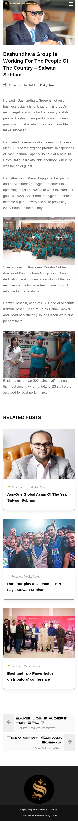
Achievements (20, 487)
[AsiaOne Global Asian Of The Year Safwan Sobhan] (39, 453)
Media (34, 487)
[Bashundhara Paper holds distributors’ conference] (39, 632)
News (43, 487)
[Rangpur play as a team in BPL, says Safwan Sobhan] (39, 543)
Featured (16, 576)
